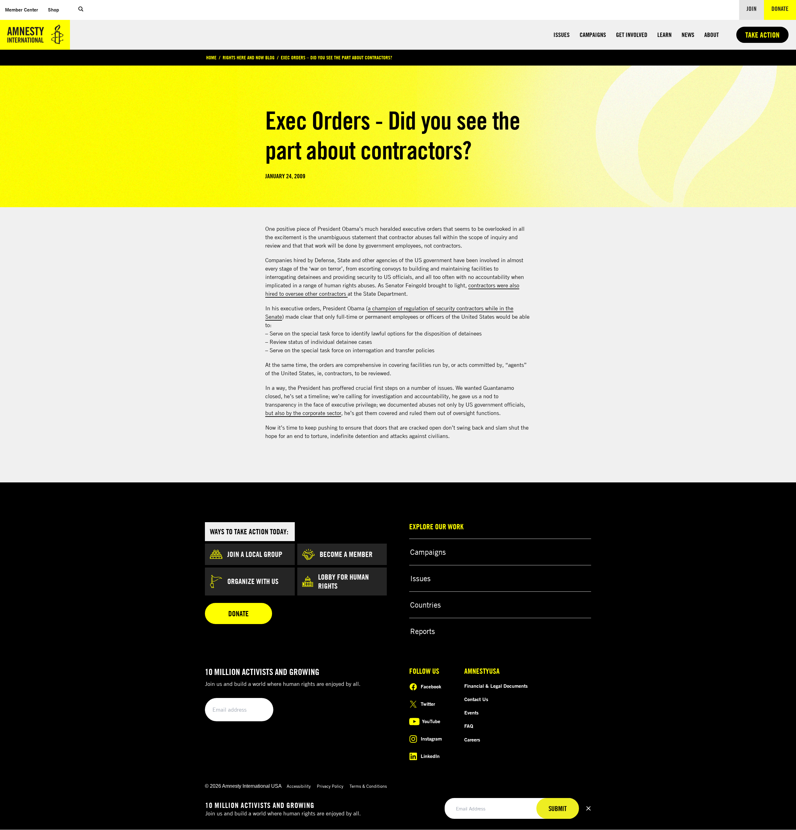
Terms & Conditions (368, 786)
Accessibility (299, 786)
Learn (664, 35)
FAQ (468, 726)
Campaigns (593, 35)
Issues (561, 35)
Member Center (24, 9)
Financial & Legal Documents (496, 686)
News (688, 35)
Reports (422, 631)
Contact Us (476, 699)
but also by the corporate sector (303, 412)
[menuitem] (21, 10)
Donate (783, 8)
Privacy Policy (330, 786)
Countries (425, 604)
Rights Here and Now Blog (249, 57)
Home (211, 57)
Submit (258, 710)
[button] (81, 10)
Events (471, 712)
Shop (56, 9)
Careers (472, 740)
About (711, 35)
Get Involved (631, 35)
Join (752, 8)
